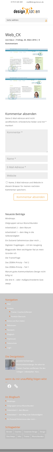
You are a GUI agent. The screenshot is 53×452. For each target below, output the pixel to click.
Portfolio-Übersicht (18, 316)
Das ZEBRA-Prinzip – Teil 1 (17, 267)
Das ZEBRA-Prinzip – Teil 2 (17, 262)
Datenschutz (12, 343)
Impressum (11, 339)
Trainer (26, 436)
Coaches (18, 432)
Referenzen (11, 325)
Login (9, 348)
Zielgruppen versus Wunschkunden (21, 223)
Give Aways (10, 436)
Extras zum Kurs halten (16, 321)
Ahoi (9, 304)
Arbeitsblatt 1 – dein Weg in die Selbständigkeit (25, 414)
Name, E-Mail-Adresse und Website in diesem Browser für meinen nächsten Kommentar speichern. (24, 186)
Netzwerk (10, 330)
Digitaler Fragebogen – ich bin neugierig (23, 245)
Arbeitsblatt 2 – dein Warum (18, 227)
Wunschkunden (38, 436)
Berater (9, 432)
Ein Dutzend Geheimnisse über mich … (23, 240)
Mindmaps (10, 218)
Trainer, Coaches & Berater (21, 312)
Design (42, 432)
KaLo (11, 40)
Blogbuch (10, 334)
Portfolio (10, 308)
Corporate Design (30, 432)
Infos (19, 436)
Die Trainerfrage (12, 257)
